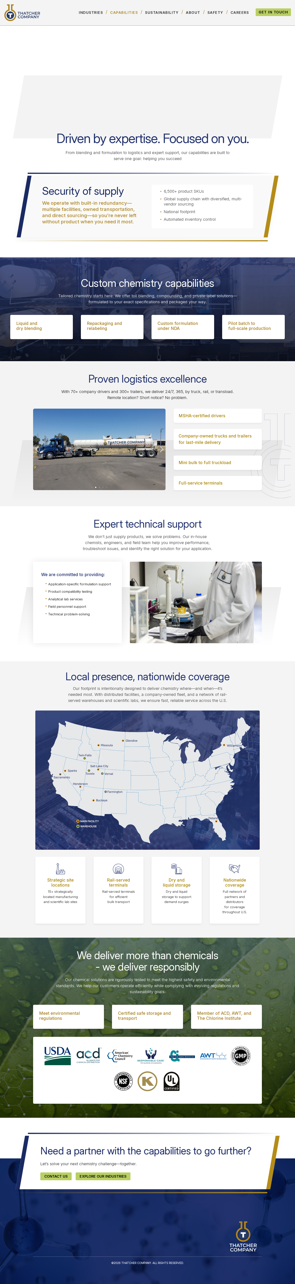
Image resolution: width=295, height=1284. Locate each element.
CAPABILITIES (124, 12)
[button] (92, 487)
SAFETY (215, 12)
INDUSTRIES (91, 12)
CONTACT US (56, 1176)
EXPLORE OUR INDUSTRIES (103, 1176)
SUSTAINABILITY (162, 12)
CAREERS (240, 12)
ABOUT (193, 12)
